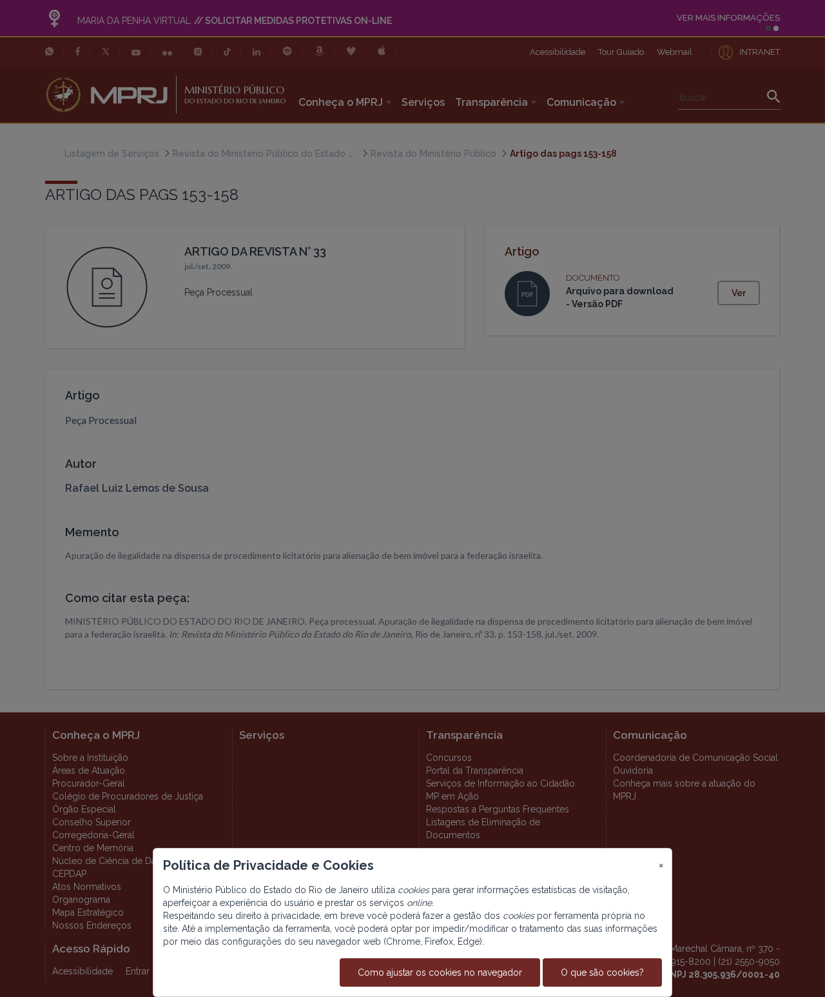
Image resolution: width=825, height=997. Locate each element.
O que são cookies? (602, 972)
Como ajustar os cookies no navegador (440, 972)
